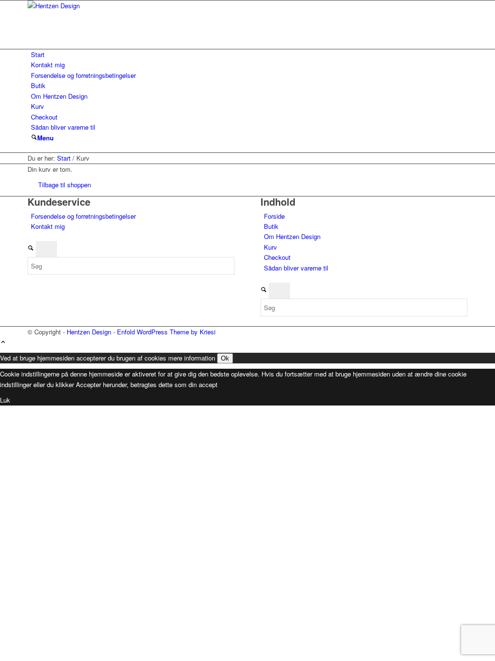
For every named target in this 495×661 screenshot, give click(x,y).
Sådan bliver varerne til (63, 127)
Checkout (44, 116)
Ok (225, 358)
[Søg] (34, 137)
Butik (38, 85)
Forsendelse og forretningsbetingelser (83, 75)
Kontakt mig (48, 64)
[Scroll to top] (3, 342)
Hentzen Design (89, 331)
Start (37, 54)
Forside (274, 216)
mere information (191, 357)
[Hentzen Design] (100, 5)
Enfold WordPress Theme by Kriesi (166, 331)
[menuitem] (34, 138)
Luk (5, 400)
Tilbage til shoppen (64, 184)
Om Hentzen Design (59, 96)
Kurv (37, 106)
